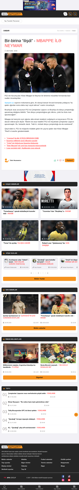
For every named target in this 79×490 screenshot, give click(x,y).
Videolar (24, 466)
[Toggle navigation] (75, 14)
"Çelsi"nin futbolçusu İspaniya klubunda (22, 143)
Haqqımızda (65, 462)
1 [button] (33, 273)
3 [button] (38, 273)
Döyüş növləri (6, 466)
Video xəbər (74, 488)
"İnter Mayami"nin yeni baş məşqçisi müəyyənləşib (26, 146)
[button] (31, 273)
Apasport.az (9, 103)
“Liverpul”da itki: (22, 138)
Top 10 (23, 469)
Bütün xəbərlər (39, 328)
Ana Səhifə (60, 30)
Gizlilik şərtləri (66, 459)
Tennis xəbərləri (46, 462)
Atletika (24, 459)
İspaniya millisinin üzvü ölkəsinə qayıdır (21, 141)
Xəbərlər (67, 30)
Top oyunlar (6, 462)
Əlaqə (63, 466)
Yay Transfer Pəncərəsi (11, 21)
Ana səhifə (4, 488)
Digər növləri (25, 462)
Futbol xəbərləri (46, 459)
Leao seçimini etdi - (23, 148)
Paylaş (69, 160)
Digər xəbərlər (57, 488)
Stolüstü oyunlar (7, 469)
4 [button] (40, 273)
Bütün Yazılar (39, 279)
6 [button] (45, 273)
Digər (43, 466)
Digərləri (39, 377)
